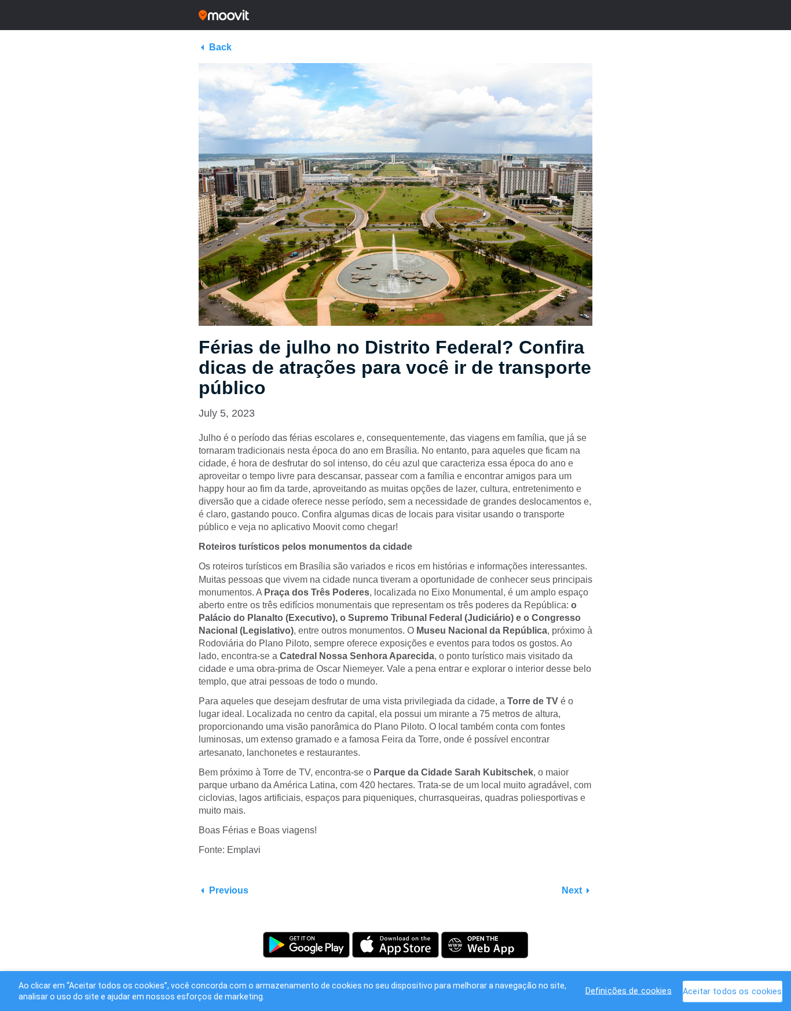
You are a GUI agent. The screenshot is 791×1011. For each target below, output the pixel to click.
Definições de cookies (628, 990)
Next (572, 890)
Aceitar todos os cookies (732, 991)
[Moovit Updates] (395, 15)
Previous (228, 890)
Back (220, 47)
